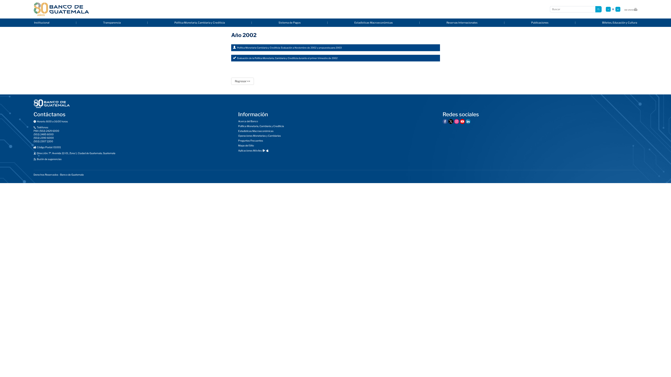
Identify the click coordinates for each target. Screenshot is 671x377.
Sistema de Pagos (290, 22)
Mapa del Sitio (246, 145)
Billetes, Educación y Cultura (619, 22)
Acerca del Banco (248, 121)
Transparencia (112, 22)
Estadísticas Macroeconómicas (373, 22)
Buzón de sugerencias (49, 159)
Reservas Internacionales (462, 22)
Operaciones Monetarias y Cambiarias (259, 135)
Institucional (41, 22)
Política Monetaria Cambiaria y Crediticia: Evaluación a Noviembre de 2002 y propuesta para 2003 (289, 47)
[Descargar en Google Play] (264, 150)
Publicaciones (540, 22)
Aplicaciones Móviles (250, 150)
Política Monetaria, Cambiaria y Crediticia (199, 22)
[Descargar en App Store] (267, 150)
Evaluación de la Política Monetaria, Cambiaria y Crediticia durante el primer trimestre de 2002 (287, 58)
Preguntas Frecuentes (250, 140)
